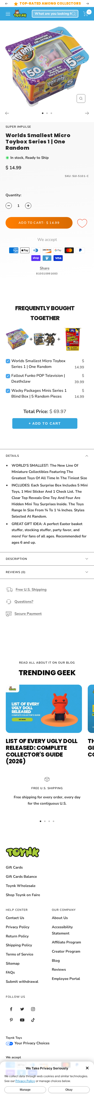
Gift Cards (14, 867)
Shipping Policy (19, 945)
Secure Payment (28, 613)
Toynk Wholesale (20, 885)
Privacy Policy (17, 927)
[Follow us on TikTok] (32, 1020)
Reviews (59, 969)
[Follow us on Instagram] (32, 1009)
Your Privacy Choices (31, 1043)
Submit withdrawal (22, 981)
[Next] (87, 113)
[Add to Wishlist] (82, 223)
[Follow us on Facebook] (11, 1009)
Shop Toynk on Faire (23, 894)
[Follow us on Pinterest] (11, 1020)
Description (16, 559)
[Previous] (7, 113)
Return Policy (17, 936)
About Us (60, 917)
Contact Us (15, 917)
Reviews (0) (16, 572)
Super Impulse (18, 127)
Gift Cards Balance (21, 876)
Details (12, 456)
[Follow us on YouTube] (22, 1020)
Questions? (23, 601)
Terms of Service (19, 954)
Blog (56, 960)
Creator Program (66, 951)
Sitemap (13, 963)
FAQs (10, 972)
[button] (85, 13)
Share (44, 268)
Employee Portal (66, 978)
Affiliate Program (66, 942)
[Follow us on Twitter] (22, 1009)
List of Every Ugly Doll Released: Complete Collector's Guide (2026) (42, 751)
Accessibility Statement (62, 930)
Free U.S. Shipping (31, 589)
